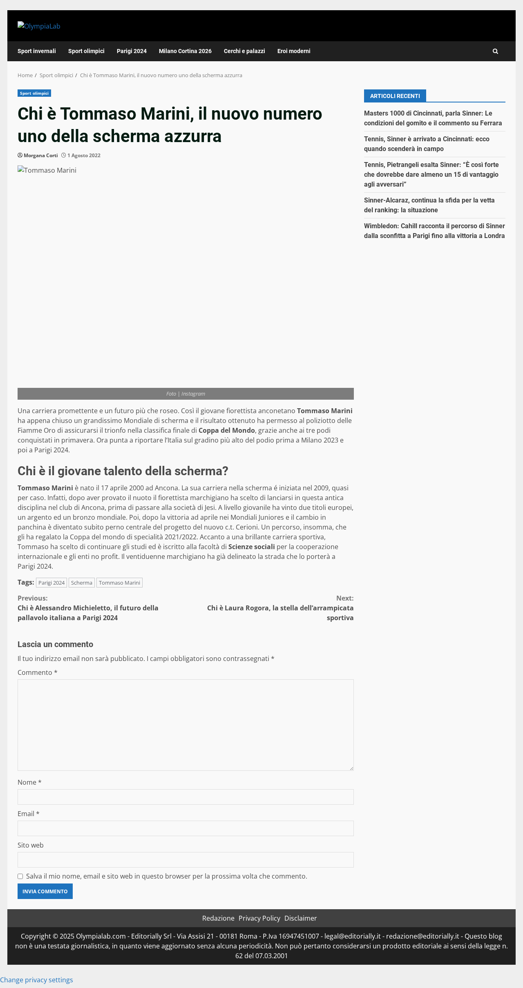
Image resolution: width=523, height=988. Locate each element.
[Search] (495, 51)
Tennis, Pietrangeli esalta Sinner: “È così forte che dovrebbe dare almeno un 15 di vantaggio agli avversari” (431, 174)
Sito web (31, 845)
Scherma (81, 582)
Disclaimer (300, 918)
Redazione (218, 918)
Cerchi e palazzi (244, 51)
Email (29, 813)
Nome (30, 782)
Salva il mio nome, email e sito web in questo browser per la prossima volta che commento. (166, 876)
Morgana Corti (41, 155)
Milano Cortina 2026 (185, 51)
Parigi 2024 (132, 51)
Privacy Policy (259, 918)
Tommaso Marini (119, 582)
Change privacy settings (36, 979)
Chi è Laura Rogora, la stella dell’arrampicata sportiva (280, 608)
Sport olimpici (86, 51)
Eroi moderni (294, 51)
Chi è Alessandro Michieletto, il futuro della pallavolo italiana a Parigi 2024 (88, 608)
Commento (38, 672)
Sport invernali (37, 51)
